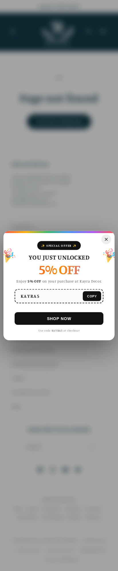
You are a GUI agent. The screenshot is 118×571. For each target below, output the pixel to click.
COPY (92, 296)
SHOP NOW (59, 318)
